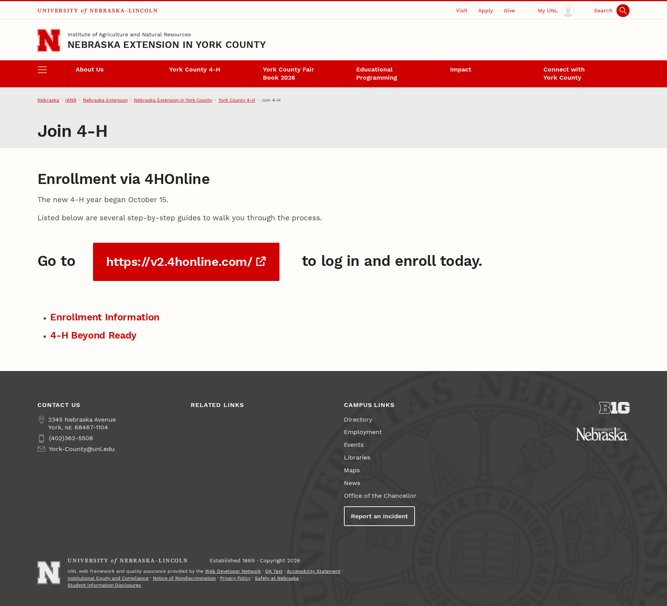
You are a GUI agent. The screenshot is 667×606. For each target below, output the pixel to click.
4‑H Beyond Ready (93, 335)
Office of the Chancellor (380, 495)
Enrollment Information (104, 317)
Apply (485, 10)
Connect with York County (564, 73)
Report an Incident (379, 516)
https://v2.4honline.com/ (179, 262)
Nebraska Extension (105, 100)
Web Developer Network (233, 571)
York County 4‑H (194, 69)
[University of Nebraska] (602, 434)
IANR (70, 100)
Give (509, 10)
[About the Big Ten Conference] (614, 408)
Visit (461, 10)
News (352, 483)
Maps (352, 470)
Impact (460, 69)
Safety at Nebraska (277, 578)
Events (354, 444)
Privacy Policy (235, 578)
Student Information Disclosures (104, 585)
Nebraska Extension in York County (167, 44)
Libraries (357, 457)
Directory (358, 419)
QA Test (274, 571)
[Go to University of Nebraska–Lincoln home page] (48, 40)
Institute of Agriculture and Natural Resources (129, 34)
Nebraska (48, 100)
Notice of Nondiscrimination (184, 578)
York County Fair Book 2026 (288, 73)
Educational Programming (376, 73)
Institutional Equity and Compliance (108, 578)
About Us (90, 69)
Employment (363, 432)
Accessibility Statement (313, 571)
